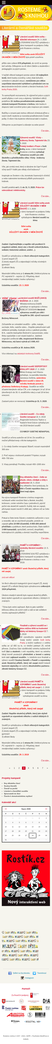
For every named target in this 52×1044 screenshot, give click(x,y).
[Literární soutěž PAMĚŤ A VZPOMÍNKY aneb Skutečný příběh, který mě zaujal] (11, 698)
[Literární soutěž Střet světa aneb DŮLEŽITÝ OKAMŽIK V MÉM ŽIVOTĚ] (11, 219)
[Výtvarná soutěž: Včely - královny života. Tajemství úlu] (11, 154)
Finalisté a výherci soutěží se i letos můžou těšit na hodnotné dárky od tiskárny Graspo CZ (34, 628)
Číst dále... (45, 131)
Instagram (29, 978)
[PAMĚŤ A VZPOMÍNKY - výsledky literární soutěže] (11, 561)
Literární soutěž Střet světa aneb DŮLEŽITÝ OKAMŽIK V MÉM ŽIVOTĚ (35, 206)
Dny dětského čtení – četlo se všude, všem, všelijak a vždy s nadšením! (33, 480)
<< (6, 809)
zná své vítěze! (8, 577)
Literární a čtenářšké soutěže (16, 791)
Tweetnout (41, 973)
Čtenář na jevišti (10, 788)
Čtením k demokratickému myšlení (18, 796)
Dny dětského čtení (12, 783)
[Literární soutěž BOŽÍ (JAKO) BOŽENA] (11, 314)
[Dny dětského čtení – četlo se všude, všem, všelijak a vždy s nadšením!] (11, 493)
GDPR (28, 1036)
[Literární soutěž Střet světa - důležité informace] (11, 53)
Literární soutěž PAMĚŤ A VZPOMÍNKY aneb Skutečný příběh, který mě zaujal (33, 684)
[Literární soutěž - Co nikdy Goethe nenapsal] (11, 430)
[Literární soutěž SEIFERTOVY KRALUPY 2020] (11, 382)
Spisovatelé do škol (12, 794)
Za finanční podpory (20, 995)
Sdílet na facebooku (21, 973)
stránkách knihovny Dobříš (28, 354)
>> (46, 809)
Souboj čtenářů (10, 786)
